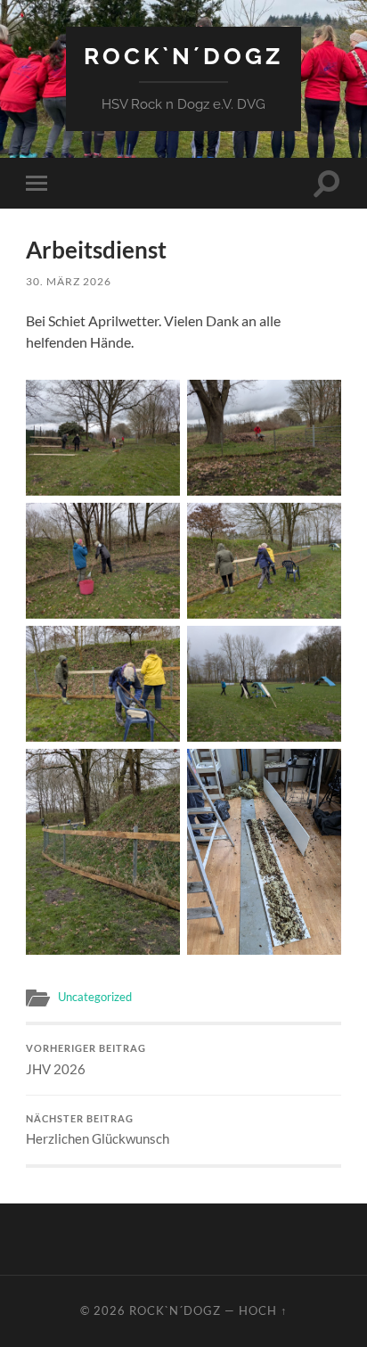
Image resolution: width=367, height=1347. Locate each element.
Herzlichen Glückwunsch (97, 1130)
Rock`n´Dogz (183, 56)
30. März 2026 (68, 281)
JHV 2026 (86, 1060)
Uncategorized (95, 997)
